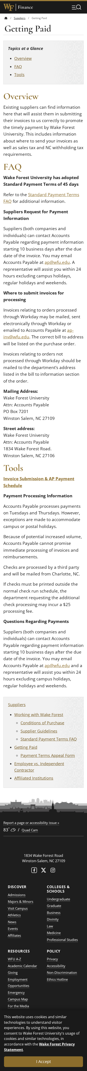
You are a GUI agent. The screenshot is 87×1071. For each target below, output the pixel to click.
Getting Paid (25, 747)
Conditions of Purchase (42, 722)
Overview (23, 58)
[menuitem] (9, 18)
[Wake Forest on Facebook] (34, 871)
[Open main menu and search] (76, 7)
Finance (25, 7)
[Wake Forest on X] (43, 871)
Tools (19, 74)
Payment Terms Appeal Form (48, 755)
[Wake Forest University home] (9, 7)
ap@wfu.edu (57, 262)
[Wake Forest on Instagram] (53, 871)
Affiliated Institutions (33, 778)
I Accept (43, 1061)
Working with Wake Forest (38, 714)
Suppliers (19, 18)
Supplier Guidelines (39, 731)
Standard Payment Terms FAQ (49, 739)
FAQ (18, 66)
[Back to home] (6, 18)
